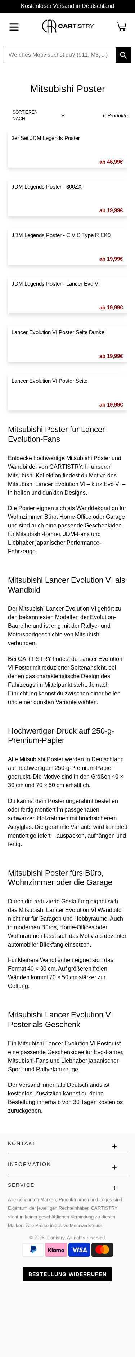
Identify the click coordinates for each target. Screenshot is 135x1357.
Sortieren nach (25, 115)
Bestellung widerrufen (67, 1274)
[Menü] (14, 26)
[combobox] (67, 55)
